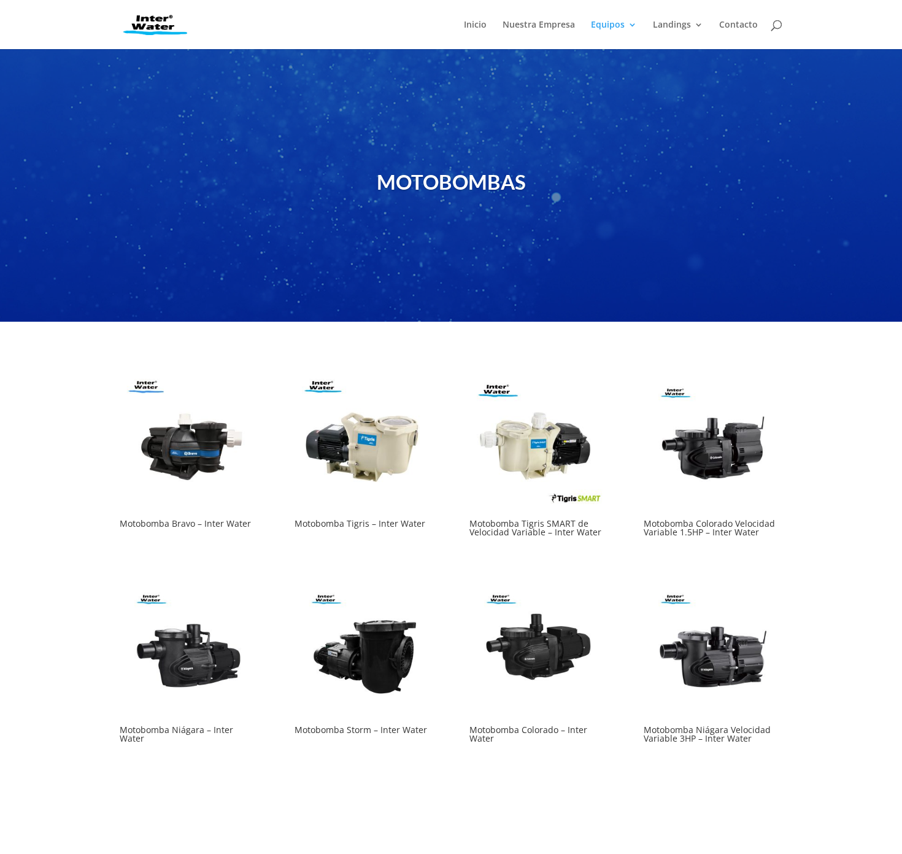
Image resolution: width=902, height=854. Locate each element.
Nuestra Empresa (539, 25)
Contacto (738, 25)
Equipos (608, 25)
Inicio (475, 25)
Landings (672, 25)
